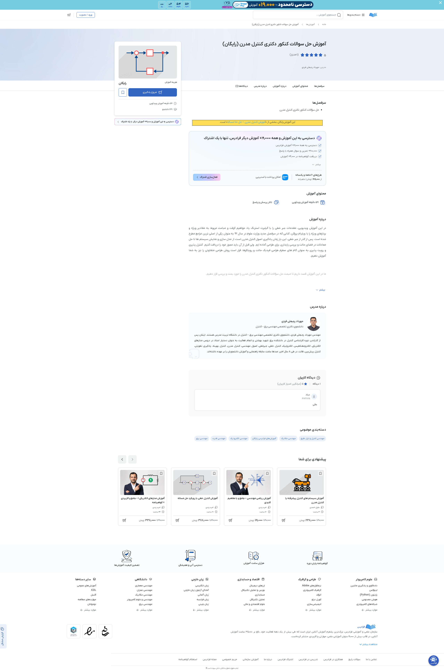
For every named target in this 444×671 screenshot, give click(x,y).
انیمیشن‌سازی (314, 604)
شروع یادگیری (150, 92)
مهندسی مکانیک (143, 595)
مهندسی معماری (143, 585)
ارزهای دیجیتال (257, 585)
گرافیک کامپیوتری (312, 590)
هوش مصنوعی (369, 599)
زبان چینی (203, 604)
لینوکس (373, 590)
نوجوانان (91, 604)
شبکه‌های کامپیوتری (366, 604)
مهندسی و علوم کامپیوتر (139, 599)
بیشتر (318, 164)
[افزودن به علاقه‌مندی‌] (123, 92)
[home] (373, 15)
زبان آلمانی (203, 595)
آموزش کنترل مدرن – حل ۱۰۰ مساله (246, 122)
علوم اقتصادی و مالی (254, 604)
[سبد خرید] (69, 15)
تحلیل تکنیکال (257, 599)
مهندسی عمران (144, 590)
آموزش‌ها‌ (310, 24)
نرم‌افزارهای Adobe (311, 585)
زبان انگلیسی (202, 585)
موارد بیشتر (371, 610)
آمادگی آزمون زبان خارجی (196, 590)
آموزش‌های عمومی (86, 585)
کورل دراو (316, 599)
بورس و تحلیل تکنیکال (253, 590)
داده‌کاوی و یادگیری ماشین (364, 585)
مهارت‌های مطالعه (87, 599)
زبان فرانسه (203, 599)
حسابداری (260, 595)
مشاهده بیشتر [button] (369, 644)
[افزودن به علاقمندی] (320, 473)
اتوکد (318, 595)
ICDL (93, 590)
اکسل (93, 595)
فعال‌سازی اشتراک (208, 177)
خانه (324, 24)
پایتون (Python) (368, 595)
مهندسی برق (145, 604)
